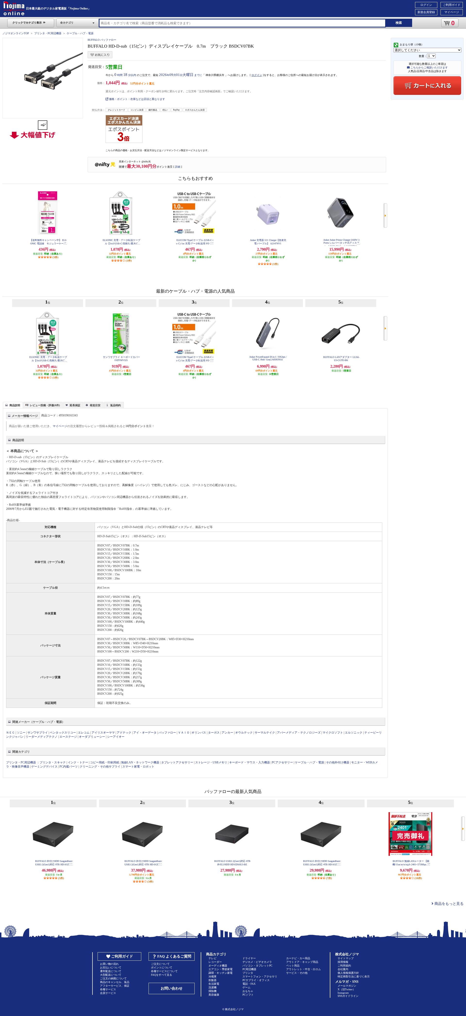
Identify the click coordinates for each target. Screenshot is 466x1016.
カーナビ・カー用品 (298, 958)
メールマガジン (347, 985)
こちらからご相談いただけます (429, 67)
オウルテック (244, 732)
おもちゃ (247, 991)
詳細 (177, 166)
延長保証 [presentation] (75, 405)
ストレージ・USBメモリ (211, 762)
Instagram (343, 992)
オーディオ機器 (217, 965)
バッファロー (167, 732)
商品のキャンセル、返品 (114, 982)
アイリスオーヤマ (103, 732)
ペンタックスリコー (63, 732)
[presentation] (12, 404)
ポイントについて (161, 967)
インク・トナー (78, 762)
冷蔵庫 (212, 976)
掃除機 (212, 991)
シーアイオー (116, 736)
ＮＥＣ (10, 732)
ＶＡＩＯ (184, 732)
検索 (399, 23)
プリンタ (247, 972)
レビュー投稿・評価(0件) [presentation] (45, 405)
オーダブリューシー (92, 736)
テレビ (212, 958)
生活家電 (213, 983)
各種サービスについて (164, 971)
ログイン (426, 5)
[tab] (13, 405)
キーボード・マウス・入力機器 (250, 762)
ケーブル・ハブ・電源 (80, 33)
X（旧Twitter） (346, 989)
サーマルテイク (265, 732)
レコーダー (215, 961)
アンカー (227, 732)
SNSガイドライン (348, 995)
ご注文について (160, 963)
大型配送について (110, 974)
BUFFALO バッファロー (102, 39)
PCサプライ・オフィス (256, 980)
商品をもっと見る (448, 904)
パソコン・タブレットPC (257, 965)
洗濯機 (212, 987)
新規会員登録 (426, 12)
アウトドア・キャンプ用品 (302, 961)
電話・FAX (249, 983)
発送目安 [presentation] (95, 405)
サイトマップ (346, 958)
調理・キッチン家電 (220, 972)
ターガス (214, 732)
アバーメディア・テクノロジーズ (299, 732)
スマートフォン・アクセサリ (259, 976)
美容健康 (213, 994)
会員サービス (108, 992)
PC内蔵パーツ (68, 766)
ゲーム (246, 987)
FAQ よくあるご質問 (174, 956)
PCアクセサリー (282, 762)
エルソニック (353, 732)
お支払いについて (110, 967)
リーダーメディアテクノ (41, 736)
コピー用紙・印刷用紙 (104, 762)
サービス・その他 (297, 972)
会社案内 (343, 969)
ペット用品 (293, 965)
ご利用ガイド (451, 5)
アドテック (124, 732)
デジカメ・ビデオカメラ (257, 961)
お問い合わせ (172, 988)
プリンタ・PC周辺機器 (47, 33)
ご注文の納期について (113, 978)
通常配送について (110, 971)
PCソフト (248, 994)
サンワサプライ (37, 732)
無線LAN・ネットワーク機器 (140, 762)
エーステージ (68, 736)
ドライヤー (249, 958)
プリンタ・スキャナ (53, 762)
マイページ (451, 12)
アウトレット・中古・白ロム (303, 969)
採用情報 (343, 961)
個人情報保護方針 (348, 972)
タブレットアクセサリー (177, 762)
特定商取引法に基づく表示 (354, 976)
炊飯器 (212, 980)
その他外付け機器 (337, 762)
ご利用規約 (344, 965)
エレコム (84, 732)
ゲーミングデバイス (44, 766)
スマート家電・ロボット (138, 766)
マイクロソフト (333, 732)
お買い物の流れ (109, 963)
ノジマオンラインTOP (15, 33)
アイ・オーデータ (145, 732)
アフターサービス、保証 (114, 985)
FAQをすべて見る (161, 974)
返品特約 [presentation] (115, 405)
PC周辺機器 (249, 969)
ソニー (21, 732)
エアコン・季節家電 (220, 969)
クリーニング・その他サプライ (100, 766)
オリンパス (198, 732)
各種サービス (108, 989)
